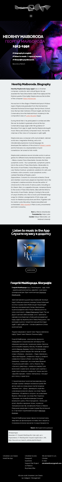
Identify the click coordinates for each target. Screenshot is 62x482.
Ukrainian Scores (31, 456)
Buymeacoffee (30, 468)
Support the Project (32, 463)
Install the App (8, 458)
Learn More (31, 270)
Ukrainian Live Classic (10, 456)
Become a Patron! (19, 64)
